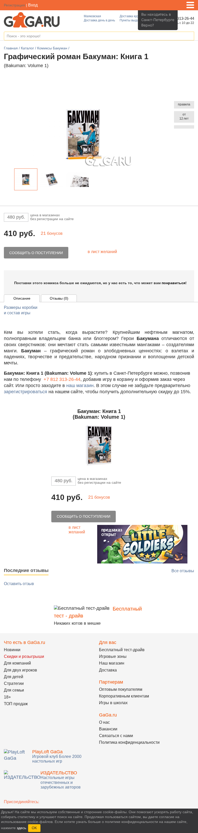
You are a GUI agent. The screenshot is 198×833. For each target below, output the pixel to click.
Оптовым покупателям (120, 689)
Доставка (108, 670)
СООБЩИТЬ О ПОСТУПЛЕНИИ (36, 253)
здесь (21, 828)
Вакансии (108, 729)
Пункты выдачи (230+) (136, 20)
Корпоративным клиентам (124, 696)
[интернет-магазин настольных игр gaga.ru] (32, 19)
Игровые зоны (113, 656)
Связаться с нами (116, 735)
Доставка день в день (99, 20)
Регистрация (14, 5)
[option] (25, 179)
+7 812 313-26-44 (62, 379)
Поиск (190, 36)
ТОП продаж (16, 704)
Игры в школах (113, 703)
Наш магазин (111, 663)
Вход (33, 5)
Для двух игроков (20, 670)
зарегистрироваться (25, 391)
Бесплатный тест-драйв (122, 650)
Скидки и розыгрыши (24, 656)
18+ (7, 697)
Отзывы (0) (59, 298)
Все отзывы (182, 571)
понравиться (173, 283)
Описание (21, 298)
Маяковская (92, 16)
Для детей (13, 677)
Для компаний (17, 663)
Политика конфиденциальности (129, 742)
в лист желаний (102, 251)
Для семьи (14, 690)
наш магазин (80, 385)
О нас (104, 722)
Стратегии (14, 683)
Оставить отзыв (19, 583)
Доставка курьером (133, 16)
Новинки (12, 650)
